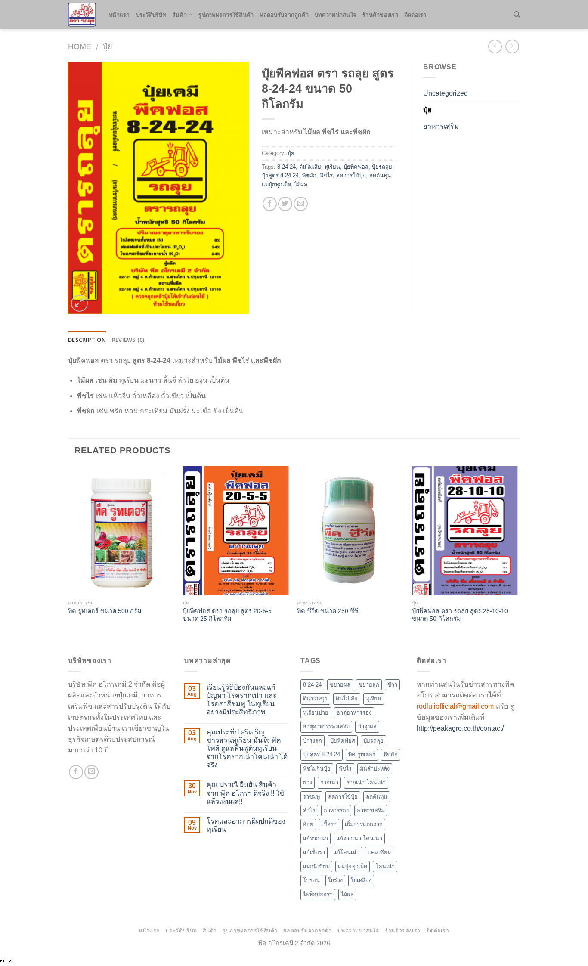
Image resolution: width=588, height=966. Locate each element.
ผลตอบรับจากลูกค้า (284, 15)
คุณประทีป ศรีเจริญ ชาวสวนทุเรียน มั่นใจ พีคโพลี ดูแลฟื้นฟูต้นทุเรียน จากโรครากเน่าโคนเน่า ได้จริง (247, 748)
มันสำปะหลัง (375, 768)
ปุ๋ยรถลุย (382, 167)
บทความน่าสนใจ (335, 15)
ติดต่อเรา (415, 15)
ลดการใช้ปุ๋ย (351, 175)
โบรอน (311, 880)
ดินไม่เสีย (310, 167)
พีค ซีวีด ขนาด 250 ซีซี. (328, 610)
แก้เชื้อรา (314, 852)
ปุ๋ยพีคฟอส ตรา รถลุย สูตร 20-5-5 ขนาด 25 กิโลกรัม (227, 614)
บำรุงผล (367, 726)
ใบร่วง (335, 880)
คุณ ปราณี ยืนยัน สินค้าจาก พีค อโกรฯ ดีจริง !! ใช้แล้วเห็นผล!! (245, 793)
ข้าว (392, 684)
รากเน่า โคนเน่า (366, 782)
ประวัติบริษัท (151, 15)
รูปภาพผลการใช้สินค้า (226, 15)
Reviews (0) (128, 340)
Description (87, 340)
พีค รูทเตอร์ (361, 754)
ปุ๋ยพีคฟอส (356, 167)
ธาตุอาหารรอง (354, 712)
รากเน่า (329, 782)
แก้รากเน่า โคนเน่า (359, 838)
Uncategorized (445, 93)
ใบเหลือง (361, 880)
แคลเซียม (379, 852)
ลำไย (309, 810)
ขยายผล (340, 684)
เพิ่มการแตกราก (364, 824)
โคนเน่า (385, 866)
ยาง (307, 782)
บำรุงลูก (312, 740)
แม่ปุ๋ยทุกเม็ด (276, 184)
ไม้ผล (300, 184)
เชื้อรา (329, 824)
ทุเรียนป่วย (315, 712)
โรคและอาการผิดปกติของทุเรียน (246, 825)
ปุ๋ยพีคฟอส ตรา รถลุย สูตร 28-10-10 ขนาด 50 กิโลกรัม (460, 614)
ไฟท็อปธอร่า (318, 894)
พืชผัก (309, 175)
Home (79, 46)
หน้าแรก (119, 15)
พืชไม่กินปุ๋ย (317, 768)
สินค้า (179, 15)
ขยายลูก (369, 684)
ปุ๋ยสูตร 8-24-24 (280, 175)
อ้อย (308, 824)
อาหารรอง (336, 810)
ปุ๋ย (107, 46)
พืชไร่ (326, 175)
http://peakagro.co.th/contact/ (460, 728)
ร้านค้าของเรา (380, 15)
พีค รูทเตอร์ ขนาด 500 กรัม (104, 610)
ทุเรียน (332, 167)
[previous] (68, 553)
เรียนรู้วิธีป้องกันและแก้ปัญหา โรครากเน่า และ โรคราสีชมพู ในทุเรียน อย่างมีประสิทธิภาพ (242, 700)
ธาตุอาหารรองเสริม (326, 726)
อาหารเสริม (441, 126)
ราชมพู (311, 796)
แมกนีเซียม (316, 866)
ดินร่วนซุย (315, 698)
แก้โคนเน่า (346, 852)
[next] (517, 553)
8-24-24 (286, 167)
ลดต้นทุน (380, 175)
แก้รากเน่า (315, 838)
